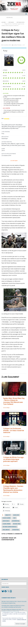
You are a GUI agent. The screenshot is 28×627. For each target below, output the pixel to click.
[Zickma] (14, 11)
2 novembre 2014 (7, 45)
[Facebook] (5, 591)
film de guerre (6, 518)
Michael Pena (16, 523)
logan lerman (6, 523)
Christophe (4, 605)
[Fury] (9, 60)
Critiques (11, 22)
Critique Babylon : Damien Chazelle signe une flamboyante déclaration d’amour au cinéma (13, 489)
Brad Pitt (8, 515)
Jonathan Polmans (17, 45)
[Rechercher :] (14, 17)
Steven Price (15, 529)
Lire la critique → (7, 407)
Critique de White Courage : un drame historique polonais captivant (13, 459)
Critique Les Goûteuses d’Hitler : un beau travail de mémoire (13, 430)
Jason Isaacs (6, 521)
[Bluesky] (3, 591)
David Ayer (16, 515)
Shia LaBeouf (6, 529)
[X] (8, 591)
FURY (14, 518)
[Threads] (11, 591)
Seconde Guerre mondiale (10, 526)
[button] (26, 14)
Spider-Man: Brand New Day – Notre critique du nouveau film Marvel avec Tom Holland (14, 401)
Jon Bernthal (15, 521)
